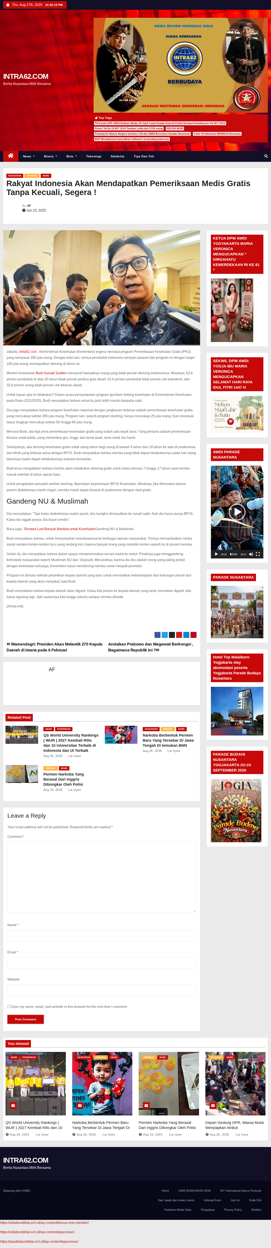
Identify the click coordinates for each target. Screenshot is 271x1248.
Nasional (31, 176)
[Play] (216, 554)
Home (165, 1190)
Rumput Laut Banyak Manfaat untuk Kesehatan (59, 529)
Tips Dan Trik (144, 156)
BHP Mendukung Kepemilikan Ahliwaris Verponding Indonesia (132, 139)
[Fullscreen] (258, 554)
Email (12, 952)
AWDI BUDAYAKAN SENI (194, 1190)
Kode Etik (255, 1200)
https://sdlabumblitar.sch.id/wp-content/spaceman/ (37, 1232)
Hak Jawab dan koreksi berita (176, 1200)
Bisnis (49, 156)
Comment (15, 836)
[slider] (233, 554)
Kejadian (216, 1057)
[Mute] (251, 554)
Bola (70, 156)
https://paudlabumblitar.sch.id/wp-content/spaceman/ (39, 1241)
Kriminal (168, 729)
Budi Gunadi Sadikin (51, 373)
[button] (266, 156)
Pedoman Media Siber (177, 1209)
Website (13, 979)
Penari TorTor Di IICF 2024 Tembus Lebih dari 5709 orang (129, 128)
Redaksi (256, 1209)
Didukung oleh (12, 1190)
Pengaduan (208, 1209)
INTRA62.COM (25, 76)
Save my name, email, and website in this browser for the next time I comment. (69, 1006)
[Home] (10, 156)
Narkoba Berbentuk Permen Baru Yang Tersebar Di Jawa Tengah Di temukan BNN (168, 740)
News (27, 156)
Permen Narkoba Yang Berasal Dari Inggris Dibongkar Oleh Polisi (63, 779)
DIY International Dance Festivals (240, 1190)
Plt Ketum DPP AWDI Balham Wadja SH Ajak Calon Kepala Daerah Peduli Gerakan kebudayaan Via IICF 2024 (160, 123)
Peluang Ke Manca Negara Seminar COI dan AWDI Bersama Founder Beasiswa (142, 133)
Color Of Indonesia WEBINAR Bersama (217, 133)
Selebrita (117, 156)
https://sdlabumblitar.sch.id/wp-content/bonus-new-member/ (44, 1222)
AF (29, 205)
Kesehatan (14, 176)
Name (13, 925)
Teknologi (94, 156)
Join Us (235, 1200)
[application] (237, 512)
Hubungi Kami (212, 1200)
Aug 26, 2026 (53, 756)
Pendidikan (63, 729)
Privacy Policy (233, 1209)
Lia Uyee (74, 756)
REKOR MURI (175, 128)
